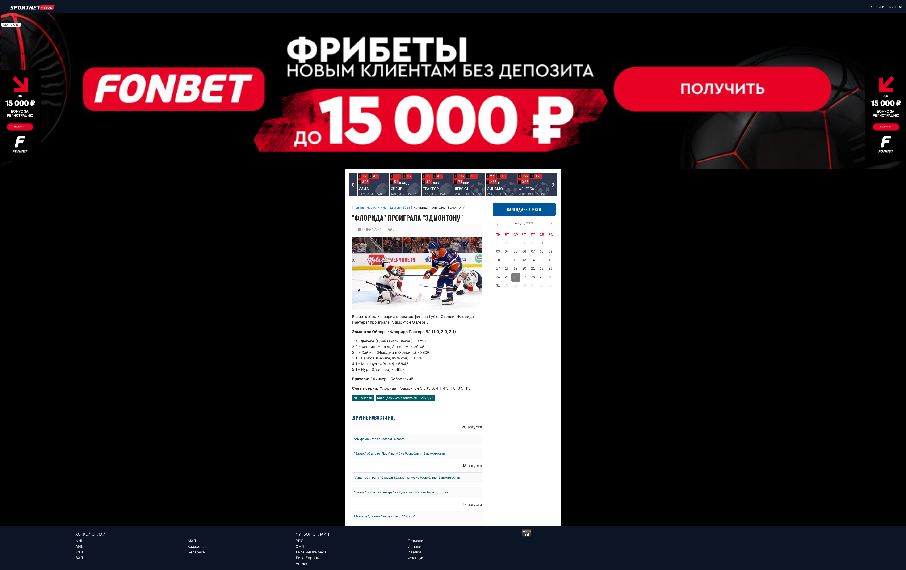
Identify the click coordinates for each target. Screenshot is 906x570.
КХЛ (79, 552)
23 (550, 268)
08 (542, 251)
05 (515, 251)
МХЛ (192, 540)
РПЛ (299, 540)
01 (542, 243)
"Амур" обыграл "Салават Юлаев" (379, 439)
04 (507, 251)
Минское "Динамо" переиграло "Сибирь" (384, 516)
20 (524, 268)
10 (498, 260)
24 (498, 277)
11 (507, 260)
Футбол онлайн (312, 534)
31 (533, 243)
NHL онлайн (363, 398)
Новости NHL (376, 207)
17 (498, 268)
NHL (79, 540)
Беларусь (196, 552)
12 (515, 260)
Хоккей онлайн (92, 534)
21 (533, 268)
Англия (302, 563)
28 (507, 243)
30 (524, 243)
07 (533, 251)
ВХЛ (79, 557)
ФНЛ (300, 546)
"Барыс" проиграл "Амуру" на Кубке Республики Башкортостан (401, 492)
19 (515, 268)
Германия (417, 540)
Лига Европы (308, 557)
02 (550, 243)
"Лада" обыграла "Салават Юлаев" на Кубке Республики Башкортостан (407, 477)
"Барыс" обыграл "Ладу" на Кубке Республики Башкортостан (399, 453)
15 (542, 260)
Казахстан (197, 546)
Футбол (895, 6)
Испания (416, 546)
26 (515, 277)
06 (524, 251)
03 (498, 251)
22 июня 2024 (399, 207)
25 (507, 277)
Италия (414, 552)
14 (533, 260)
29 (515, 243)
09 (550, 251)
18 (507, 268)
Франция (416, 557)
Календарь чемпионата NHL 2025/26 (405, 398)
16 (550, 260)
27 (498, 243)
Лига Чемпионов (311, 552)
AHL (79, 546)
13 (524, 260)
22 (542, 268)
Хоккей (878, 6)
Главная (358, 207)
